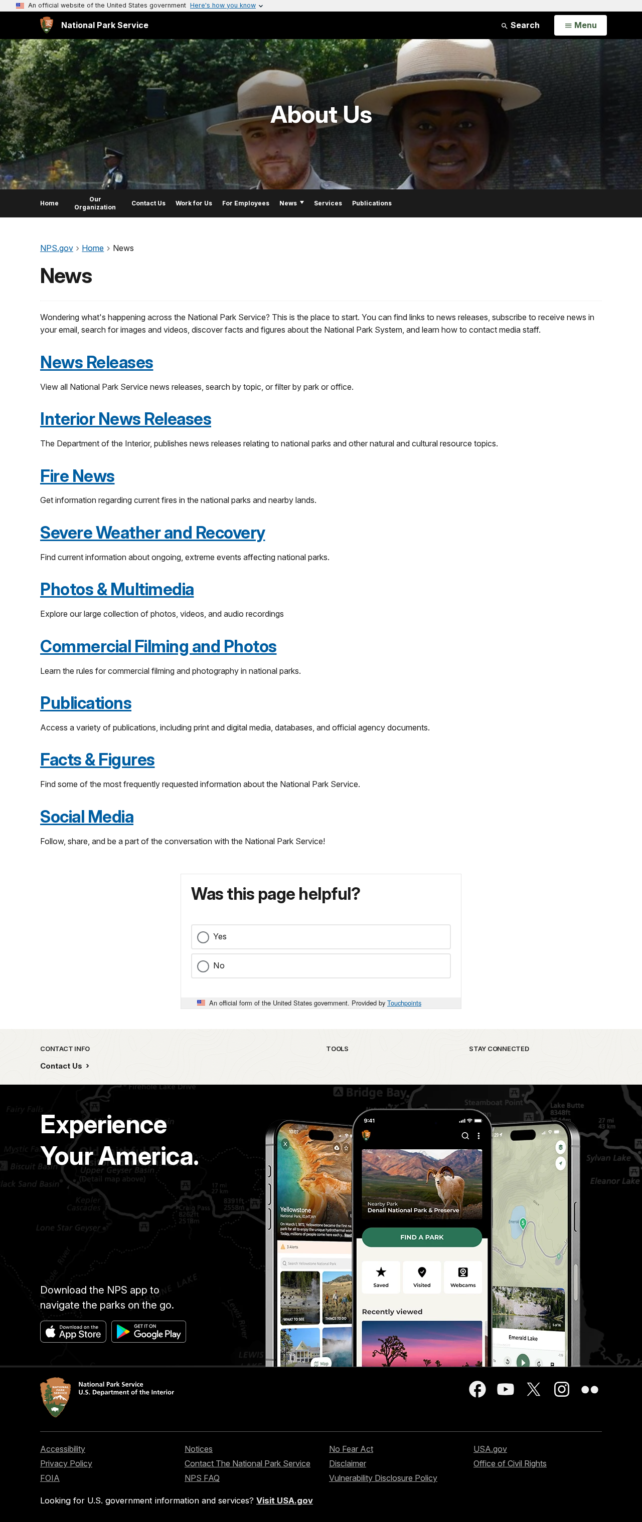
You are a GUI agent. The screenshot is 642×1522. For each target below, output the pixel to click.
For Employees (245, 203)
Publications (372, 203)
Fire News (77, 476)
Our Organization (95, 203)
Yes (220, 936)
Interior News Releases (125, 419)
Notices (199, 1449)
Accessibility (62, 1449)
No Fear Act (351, 1449)
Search (524, 25)
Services (328, 203)
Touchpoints (404, 1002)
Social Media (86, 817)
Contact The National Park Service (247, 1463)
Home (49, 203)
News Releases (96, 362)
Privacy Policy (66, 1463)
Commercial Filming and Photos (158, 646)
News (288, 203)
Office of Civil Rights (510, 1463)
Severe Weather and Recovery (152, 533)
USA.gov (490, 1449)
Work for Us (194, 203)
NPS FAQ (202, 1478)
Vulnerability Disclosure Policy (383, 1478)
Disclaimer (347, 1463)
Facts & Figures (97, 759)
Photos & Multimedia (117, 589)
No (219, 965)
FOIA (50, 1478)
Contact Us (148, 203)
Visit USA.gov (284, 1500)
